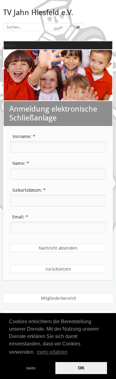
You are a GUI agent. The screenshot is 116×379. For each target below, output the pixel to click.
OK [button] (81, 367)
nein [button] (31, 367)
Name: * (20, 163)
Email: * (20, 216)
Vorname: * (23, 136)
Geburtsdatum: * (29, 190)
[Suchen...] (78, 27)
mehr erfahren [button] (52, 352)
